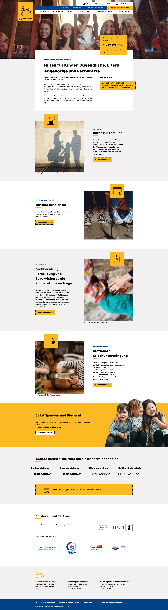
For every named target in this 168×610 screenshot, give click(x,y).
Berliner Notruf (93, 490)
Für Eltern (42, 11)
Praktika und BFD (78, 8)
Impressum (87, 602)
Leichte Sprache (125, 4)
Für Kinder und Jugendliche (63, 11)
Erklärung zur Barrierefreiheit (109, 602)
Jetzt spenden (44, 433)
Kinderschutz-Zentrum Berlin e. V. (25, 11)
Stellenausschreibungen (96, 8)
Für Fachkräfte (85, 11)
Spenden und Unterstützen (120, 8)
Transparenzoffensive (45, 602)
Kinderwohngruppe (105, 11)
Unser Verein (64, 8)
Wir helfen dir (44, 222)
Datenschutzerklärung (69, 602)
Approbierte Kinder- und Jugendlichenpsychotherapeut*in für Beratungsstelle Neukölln (117, 85)
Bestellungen (124, 11)
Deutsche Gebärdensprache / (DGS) (99, 4)
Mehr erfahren (102, 160)
